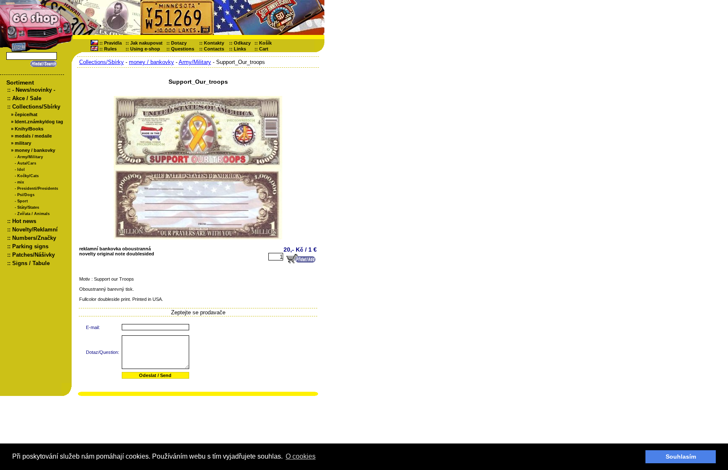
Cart (265, 48)
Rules (110, 48)
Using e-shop (145, 48)
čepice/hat (26, 114)
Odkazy (242, 42)
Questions (182, 48)
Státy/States (28, 207)
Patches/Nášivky (33, 255)
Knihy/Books (29, 128)
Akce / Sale (26, 98)
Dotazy (179, 42)
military (23, 143)
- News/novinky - (33, 90)
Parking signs (30, 246)
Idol (21, 169)
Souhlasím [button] (681, 456)
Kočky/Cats (28, 176)
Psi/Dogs (26, 195)
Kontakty (214, 42)
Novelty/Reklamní (35, 229)
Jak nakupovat (146, 42)
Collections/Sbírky (36, 107)
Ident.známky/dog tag (39, 121)
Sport (22, 201)
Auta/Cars (26, 163)
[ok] (42, 64)
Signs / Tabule (31, 263)
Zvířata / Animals (33, 214)
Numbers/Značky (34, 238)
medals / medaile (33, 135)
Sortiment (20, 82)
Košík (267, 42)
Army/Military (30, 157)
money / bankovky (35, 150)
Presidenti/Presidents (37, 188)
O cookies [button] (301, 456)
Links (240, 48)
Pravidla (113, 42)
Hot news (24, 221)
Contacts (214, 48)
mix (20, 182)
